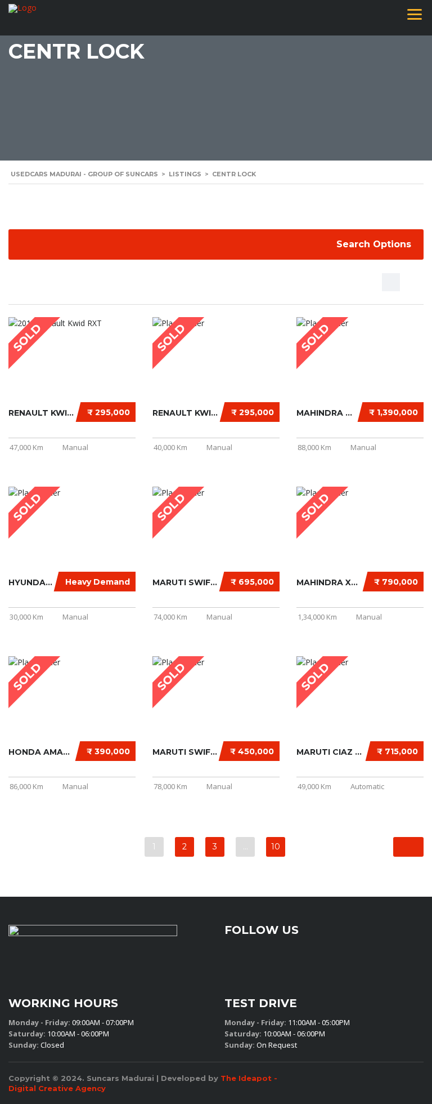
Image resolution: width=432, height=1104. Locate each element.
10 (275, 847)
